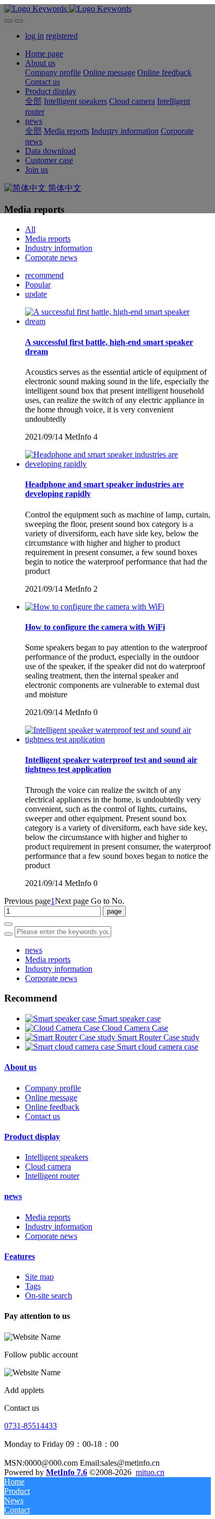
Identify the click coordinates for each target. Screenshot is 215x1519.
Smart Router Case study (158, 1037)
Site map (39, 1276)
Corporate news (51, 257)
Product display (32, 1136)
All (30, 229)
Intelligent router (52, 1175)
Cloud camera (48, 1166)
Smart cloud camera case (157, 1046)
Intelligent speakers (56, 1157)
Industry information (58, 248)
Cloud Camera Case (135, 1027)
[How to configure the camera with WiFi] (94, 606)
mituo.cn (150, 1472)
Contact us (42, 1116)
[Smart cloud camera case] (71, 1046)
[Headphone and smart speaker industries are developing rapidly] (118, 463)
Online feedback (52, 1106)
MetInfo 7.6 (66, 1472)
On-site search (48, 1295)
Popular (38, 284)
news (33, 950)
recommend (44, 275)
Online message (51, 1097)
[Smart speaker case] (61, 1018)
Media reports (47, 238)
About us (20, 1067)
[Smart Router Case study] (71, 1037)
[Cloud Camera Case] (63, 1027)
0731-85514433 (30, 1425)
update (36, 294)
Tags (33, 1286)
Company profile (53, 1088)
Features (19, 1256)
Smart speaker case (129, 1018)
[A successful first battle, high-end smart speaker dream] (118, 321)
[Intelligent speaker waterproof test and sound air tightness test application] (118, 739)
